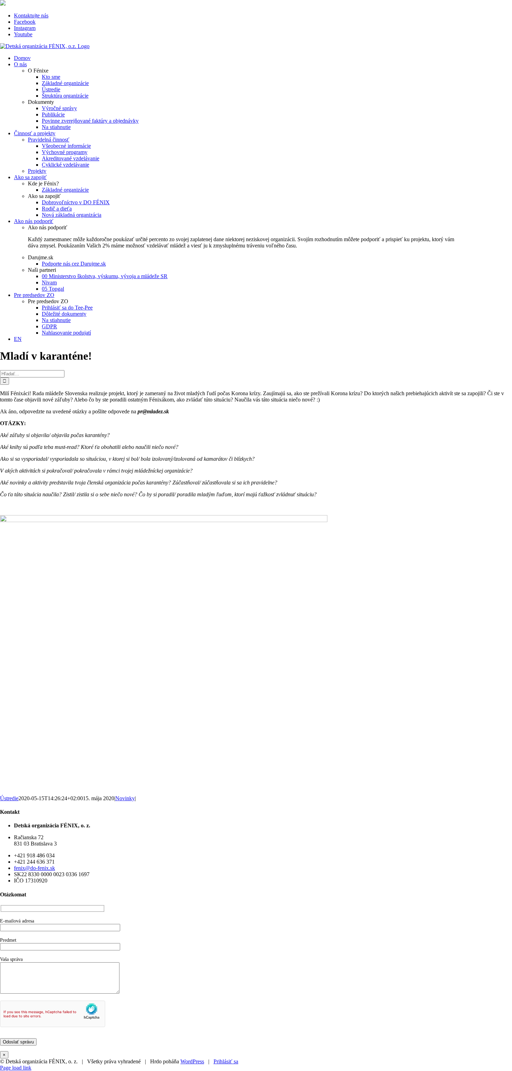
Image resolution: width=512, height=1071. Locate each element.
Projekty (37, 171)
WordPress (192, 1061)
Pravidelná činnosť (48, 140)
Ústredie (9, 798)
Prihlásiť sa (226, 1061)
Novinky (125, 798)
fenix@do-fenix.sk (34, 868)
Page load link (15, 1068)
